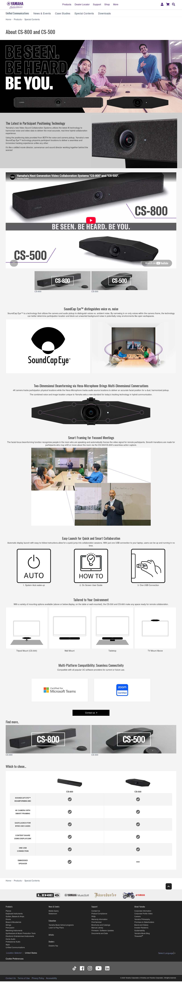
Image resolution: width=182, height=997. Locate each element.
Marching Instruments (14, 930)
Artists (51, 934)
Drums (8, 919)
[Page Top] (169, 886)
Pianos (8, 911)
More (115, 4)
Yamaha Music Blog (142, 933)
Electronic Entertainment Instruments (20, 936)
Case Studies (62, 13)
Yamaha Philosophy (142, 919)
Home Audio (10, 939)
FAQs (93, 916)
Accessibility (51, 978)
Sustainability (139, 930)
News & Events (42, 13)
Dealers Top (53, 945)
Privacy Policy (38, 978)
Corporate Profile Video (143, 913)
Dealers (51, 941)
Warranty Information (99, 919)
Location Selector (14, 952)
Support (97, 4)
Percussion (10, 927)
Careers (137, 916)
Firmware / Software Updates (102, 930)
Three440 (138, 936)
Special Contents (84, 13)
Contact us (90, 712)
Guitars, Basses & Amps (15, 916)
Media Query (54, 911)
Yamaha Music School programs (61, 925)
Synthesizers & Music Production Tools (21, 933)
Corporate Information (142, 911)
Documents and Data (99, 933)
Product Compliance (99, 913)
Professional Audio (13, 941)
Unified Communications (17, 13)
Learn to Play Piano (56, 927)
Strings (8, 925)
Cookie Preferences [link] (14, 958)
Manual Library (97, 927)
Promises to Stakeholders (144, 922)
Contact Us (95, 911)
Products (66, 4)
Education (52, 920)
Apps (8, 944)
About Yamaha (139, 906)
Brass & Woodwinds (13, 922)
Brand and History (141, 925)
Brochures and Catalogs (100, 925)
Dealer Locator (82, 4)
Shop (107, 4)
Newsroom (53, 913)
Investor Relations (141, 927)
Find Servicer (96, 922)
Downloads (104, 13)
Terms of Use (24, 978)
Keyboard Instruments (14, 913)
